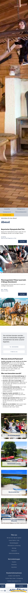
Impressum (14, 550)
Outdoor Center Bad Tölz (14, 575)
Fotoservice (14, 564)
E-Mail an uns (14, 351)
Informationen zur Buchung (14, 545)
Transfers (14, 562)
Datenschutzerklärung (14, 553)
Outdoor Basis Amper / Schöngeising (14, 578)
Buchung (14, 548)
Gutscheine (14, 567)
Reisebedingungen (14, 543)
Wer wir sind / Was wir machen (14, 537)
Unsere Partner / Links (14, 540)
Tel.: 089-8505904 (14, 347)
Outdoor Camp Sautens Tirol (14, 581)
